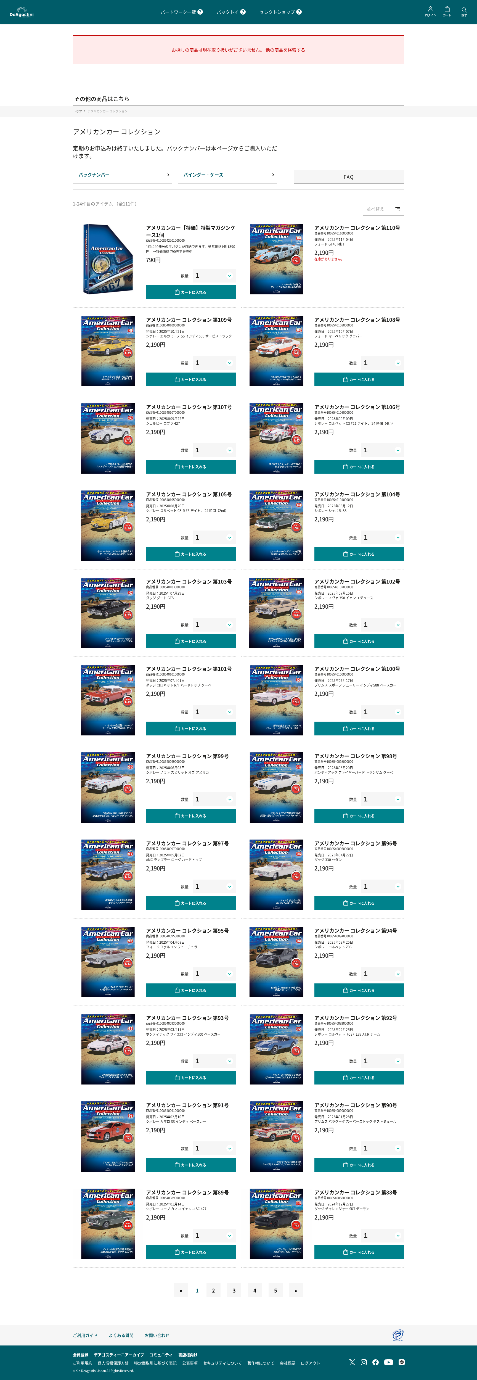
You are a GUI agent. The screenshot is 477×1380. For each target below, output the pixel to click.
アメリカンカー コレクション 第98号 (355, 755)
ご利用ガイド (85, 1335)
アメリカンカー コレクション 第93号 (187, 1017)
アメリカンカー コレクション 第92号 (355, 1017)
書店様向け (188, 1354)
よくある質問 (121, 1335)
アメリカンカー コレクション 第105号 (189, 494)
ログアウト (310, 1363)
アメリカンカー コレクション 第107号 (189, 406)
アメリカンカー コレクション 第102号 (357, 581)
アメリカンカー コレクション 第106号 (357, 406)
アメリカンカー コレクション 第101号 (189, 668)
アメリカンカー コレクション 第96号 (355, 843)
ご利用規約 (82, 1363)
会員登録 (80, 1354)
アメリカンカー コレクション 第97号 (187, 843)
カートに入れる (193, 292)
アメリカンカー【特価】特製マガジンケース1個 (190, 231)
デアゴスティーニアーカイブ (119, 1354)
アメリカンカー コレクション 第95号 (187, 930)
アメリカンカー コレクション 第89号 (187, 1192)
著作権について (260, 1363)
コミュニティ (161, 1354)
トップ (77, 111)
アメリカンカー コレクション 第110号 (357, 227)
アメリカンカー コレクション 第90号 (355, 1105)
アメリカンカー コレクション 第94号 (355, 930)
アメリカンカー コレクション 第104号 (357, 494)
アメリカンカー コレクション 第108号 (357, 319)
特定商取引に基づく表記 (155, 1363)
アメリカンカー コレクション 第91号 (187, 1105)
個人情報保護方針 (113, 1363)
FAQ (349, 176)
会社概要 (287, 1363)
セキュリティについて (222, 1363)
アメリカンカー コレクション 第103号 (189, 581)
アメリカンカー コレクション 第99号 (187, 755)
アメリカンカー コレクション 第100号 (357, 668)
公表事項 (190, 1363)
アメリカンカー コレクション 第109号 (189, 319)
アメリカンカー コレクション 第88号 (355, 1192)
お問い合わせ (157, 1335)
